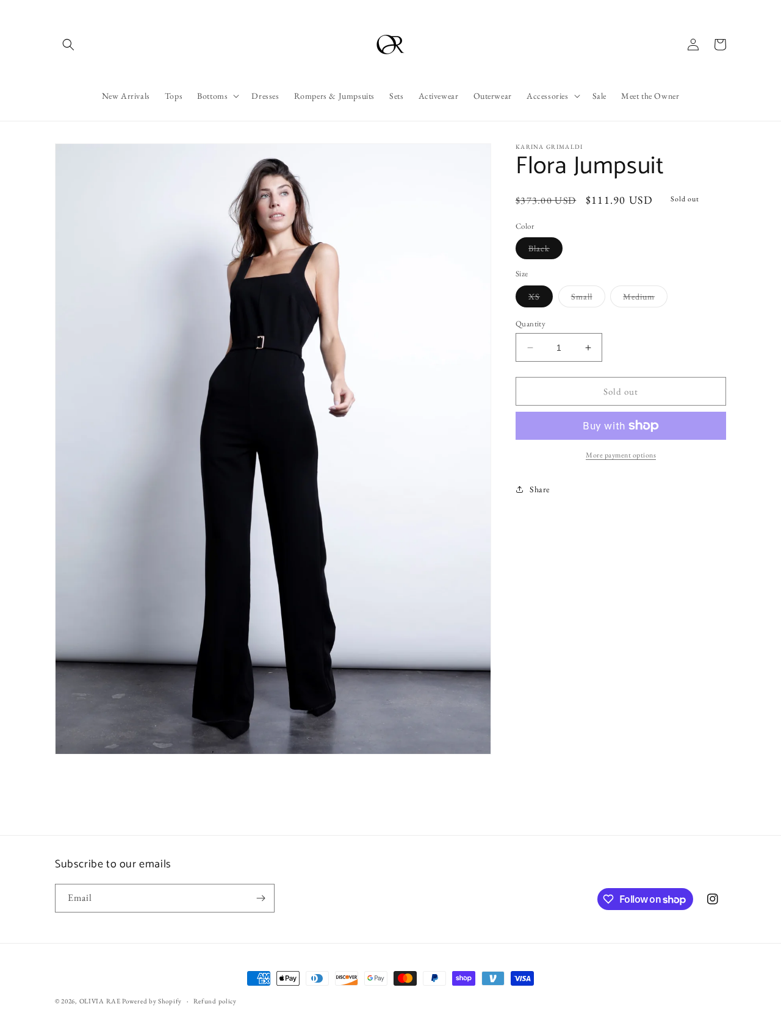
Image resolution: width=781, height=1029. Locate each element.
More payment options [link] (621, 455)
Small (588, 298)
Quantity (530, 323)
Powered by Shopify (152, 1001)
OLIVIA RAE (100, 1001)
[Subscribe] (260, 898)
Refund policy (215, 1001)
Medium (645, 298)
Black (545, 250)
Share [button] (540, 489)
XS (540, 298)
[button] (68, 44)
